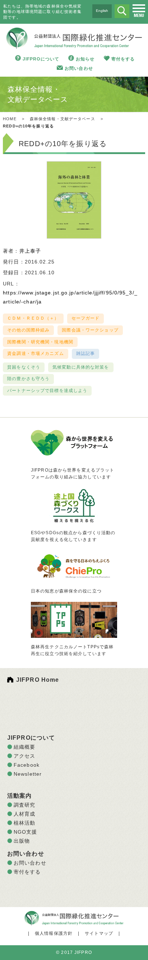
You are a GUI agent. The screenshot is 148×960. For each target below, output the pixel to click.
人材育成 (24, 814)
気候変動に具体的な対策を (80, 367)
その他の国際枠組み (28, 330)
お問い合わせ (79, 68)
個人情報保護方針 (54, 933)
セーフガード (85, 318)
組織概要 (24, 747)
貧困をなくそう (23, 367)
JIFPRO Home (37, 680)
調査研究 (24, 805)
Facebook (27, 765)
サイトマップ (99, 933)
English (102, 11)
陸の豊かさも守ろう (28, 378)
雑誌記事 (85, 353)
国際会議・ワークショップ (90, 330)
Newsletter (28, 774)
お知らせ (85, 59)
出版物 (22, 841)
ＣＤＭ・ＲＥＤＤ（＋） (33, 318)
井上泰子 (30, 251)
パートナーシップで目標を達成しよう (47, 390)
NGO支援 (25, 832)
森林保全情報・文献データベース (62, 119)
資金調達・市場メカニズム (35, 353)
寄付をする (123, 59)
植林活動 (24, 823)
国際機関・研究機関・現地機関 (40, 341)
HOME (9, 119)
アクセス (24, 756)
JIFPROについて (41, 59)
